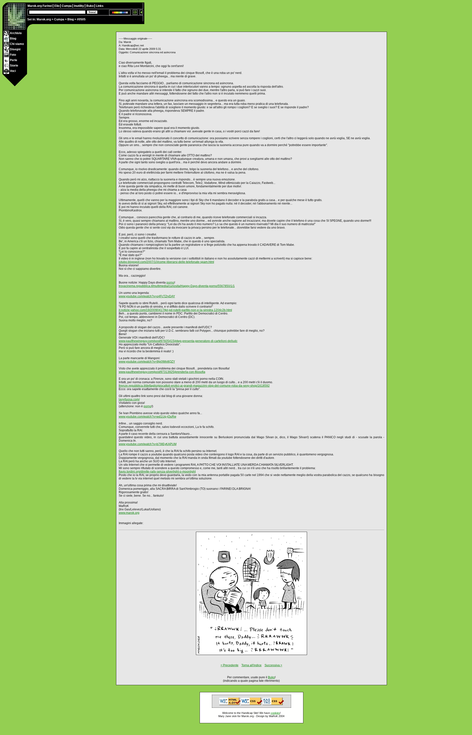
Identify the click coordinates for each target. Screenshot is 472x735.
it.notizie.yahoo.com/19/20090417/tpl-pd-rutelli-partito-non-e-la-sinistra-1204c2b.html (175, 310)
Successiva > (273, 665)
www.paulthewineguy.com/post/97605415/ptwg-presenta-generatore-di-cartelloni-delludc (178, 341)
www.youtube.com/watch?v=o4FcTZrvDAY (147, 296)
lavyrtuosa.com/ (129, 399)
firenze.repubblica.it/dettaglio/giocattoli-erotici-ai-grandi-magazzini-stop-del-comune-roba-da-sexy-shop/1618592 (194, 385)
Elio (57, 6)
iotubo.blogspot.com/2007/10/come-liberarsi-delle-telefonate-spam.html (166, 262)
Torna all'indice (251, 665)
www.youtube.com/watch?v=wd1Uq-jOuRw (147, 416)
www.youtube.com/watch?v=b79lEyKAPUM (148, 444)
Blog (70, 19)
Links (99, 6)
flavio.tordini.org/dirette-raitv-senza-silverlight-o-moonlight (157, 471)
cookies (275, 712)
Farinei (48, 6)
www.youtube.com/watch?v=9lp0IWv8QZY (147, 361)
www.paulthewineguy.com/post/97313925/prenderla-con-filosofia (162, 372)
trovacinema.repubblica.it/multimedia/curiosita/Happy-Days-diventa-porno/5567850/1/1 (177, 286)
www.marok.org (129, 513)
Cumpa (59, 19)
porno (170, 282)
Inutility (79, 6)
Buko (90, 6)
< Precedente (229, 665)
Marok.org (44, 19)
